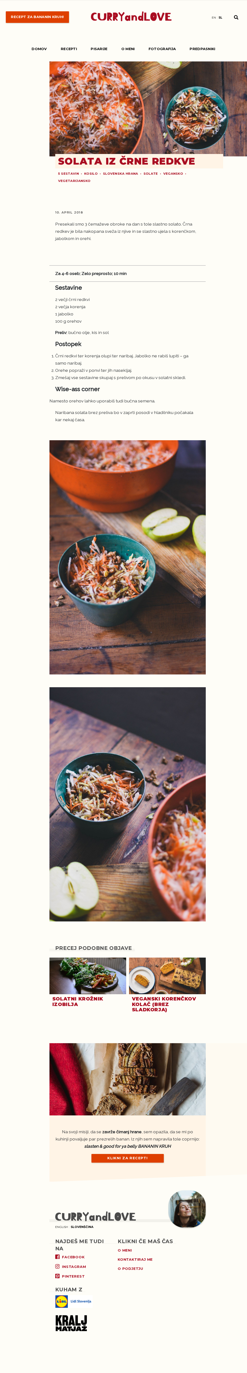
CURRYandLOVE (131, 17)
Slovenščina (82, 1227)
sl (220, 17)
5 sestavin (68, 173)
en (214, 17)
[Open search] (236, 17)
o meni (125, 1250)
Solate (151, 173)
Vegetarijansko (74, 181)
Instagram (74, 1267)
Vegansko (173, 173)
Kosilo (91, 173)
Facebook (73, 1257)
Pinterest (73, 1276)
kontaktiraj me (135, 1259)
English (61, 1227)
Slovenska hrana (120, 173)
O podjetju (130, 1268)
